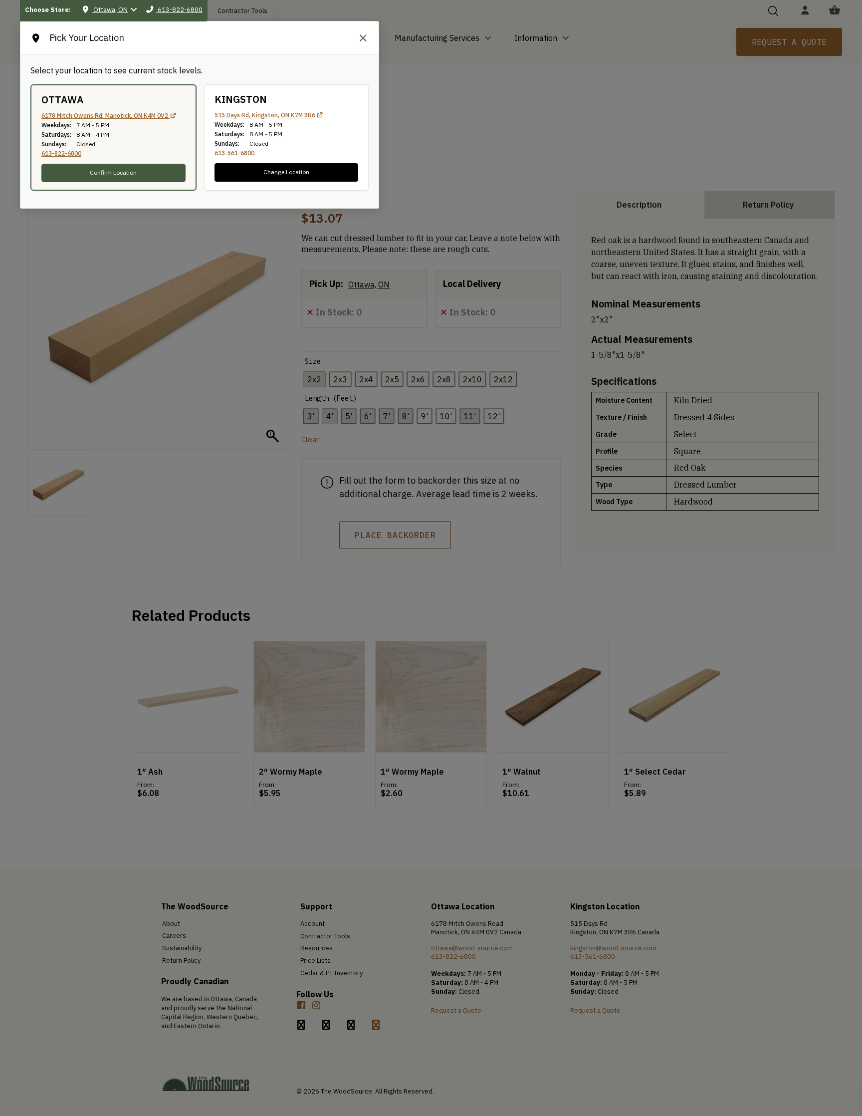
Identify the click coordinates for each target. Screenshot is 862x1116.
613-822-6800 (61, 153)
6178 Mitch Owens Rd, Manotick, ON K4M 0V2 (105, 115)
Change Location (286, 172)
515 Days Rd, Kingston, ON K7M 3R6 (266, 115)
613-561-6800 (234, 153)
